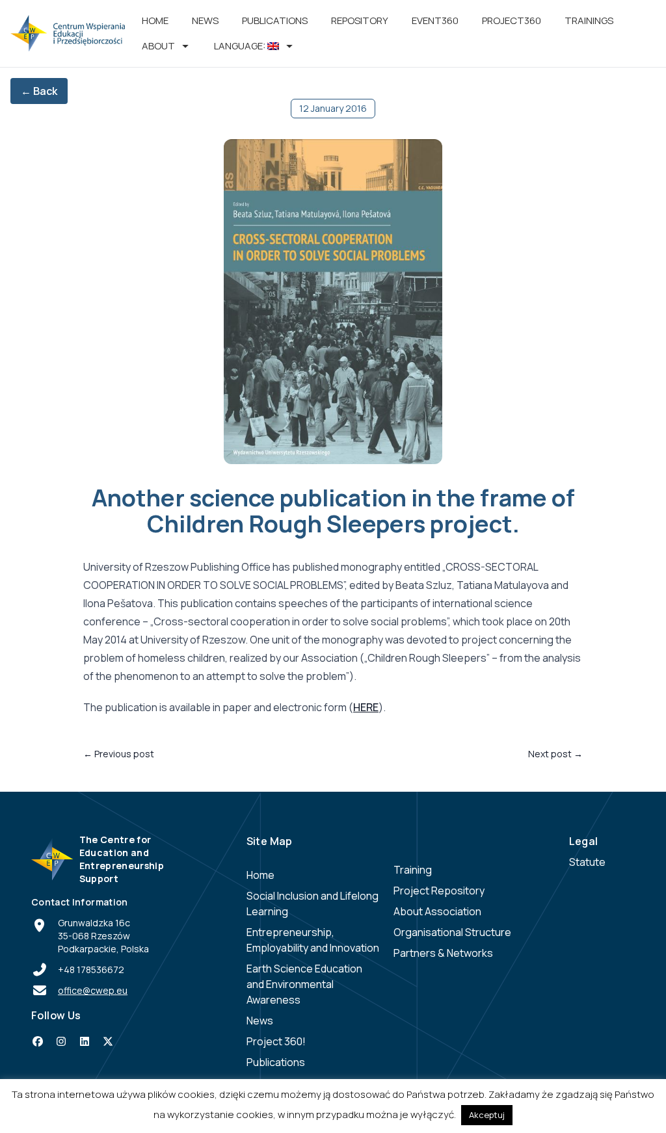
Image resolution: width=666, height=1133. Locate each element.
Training (412, 870)
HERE (366, 707)
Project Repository (439, 890)
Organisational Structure (452, 932)
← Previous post (118, 754)
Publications (275, 20)
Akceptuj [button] (487, 1115)
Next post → (555, 754)
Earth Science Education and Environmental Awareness (304, 984)
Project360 (511, 20)
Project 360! (276, 1041)
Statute (587, 862)
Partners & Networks (443, 953)
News (205, 20)
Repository (359, 20)
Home (155, 20)
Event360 (435, 20)
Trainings (589, 20)
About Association (437, 911)
